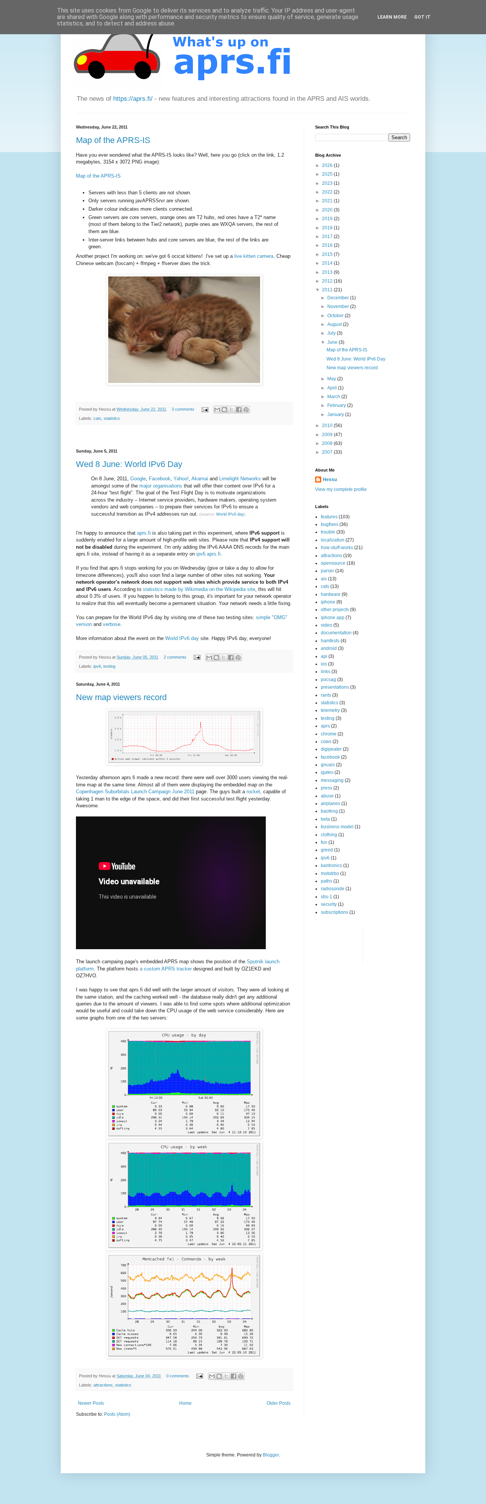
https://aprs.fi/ (133, 98)
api (324, 656)
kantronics (331, 865)
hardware (331, 594)
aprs (325, 726)
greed (327, 850)
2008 (328, 443)
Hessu (330, 479)
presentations (335, 687)
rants (326, 695)
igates (327, 772)
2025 (328, 174)
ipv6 (97, 666)
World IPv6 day (230, 514)
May (332, 378)
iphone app (332, 617)
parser (327, 570)
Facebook (159, 478)
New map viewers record (121, 697)
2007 (328, 452)
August (335, 324)
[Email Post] (205, 409)
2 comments (175, 657)
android (329, 648)
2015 (328, 254)
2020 (328, 210)
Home (185, 1403)
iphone (328, 602)
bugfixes (329, 524)
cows (326, 741)
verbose (111, 624)
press (326, 788)
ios (324, 664)
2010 (328, 425)
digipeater (331, 749)
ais (324, 578)
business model (337, 826)
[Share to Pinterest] (246, 409)
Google (138, 478)
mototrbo (330, 873)
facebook (330, 757)
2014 (328, 263)
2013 (328, 272)
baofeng (329, 811)
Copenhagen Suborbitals (102, 791)
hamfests (330, 640)
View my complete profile (341, 489)
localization (332, 540)
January (336, 414)
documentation (336, 632)
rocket (253, 791)
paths (326, 881)
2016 (328, 245)
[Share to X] (231, 409)
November (338, 306)
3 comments (183, 409)
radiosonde (332, 888)
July (332, 333)
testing (109, 666)
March (334, 396)
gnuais (328, 764)
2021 (328, 200)
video (326, 625)
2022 (328, 192)
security (329, 904)
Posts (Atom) (117, 1414)
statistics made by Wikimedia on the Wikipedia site (199, 589)
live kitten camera (253, 256)
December (338, 297)
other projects (335, 609)
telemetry (330, 710)
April (332, 388)
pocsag (328, 679)
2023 (328, 183)
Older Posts (278, 1403)
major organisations (160, 486)
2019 (328, 218)
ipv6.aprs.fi (208, 554)
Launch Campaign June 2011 (162, 791)
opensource (333, 563)
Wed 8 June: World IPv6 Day (129, 464)
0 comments (177, 1376)
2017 (328, 236)
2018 (328, 227)
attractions (103, 1385)
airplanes (330, 803)
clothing (329, 834)
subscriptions (334, 912)
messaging (332, 780)
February (337, 405)
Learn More (392, 17)
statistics (112, 418)
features (329, 516)
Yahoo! (181, 478)
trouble (328, 532)
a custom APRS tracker (166, 969)
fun (324, 842)
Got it (422, 17)
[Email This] (217, 409)
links (325, 671)
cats (97, 418)
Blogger (271, 1455)
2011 (328, 289)
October (336, 315)
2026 (328, 165)
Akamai (199, 478)
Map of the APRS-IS (113, 140)
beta (325, 819)
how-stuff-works (337, 547)
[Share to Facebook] (239, 409)
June (333, 342)
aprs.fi (144, 533)
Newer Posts (91, 1403)
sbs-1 (326, 896)
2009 (328, 434)
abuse (327, 796)
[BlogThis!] (224, 409)
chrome (328, 734)
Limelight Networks (240, 478)
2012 (328, 281)
